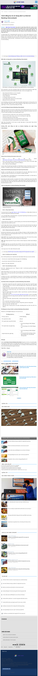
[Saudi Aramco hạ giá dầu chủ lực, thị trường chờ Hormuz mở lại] (4, 524)
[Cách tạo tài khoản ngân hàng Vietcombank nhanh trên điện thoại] (9, 391)
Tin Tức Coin (13, 567)
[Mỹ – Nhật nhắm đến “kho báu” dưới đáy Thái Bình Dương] (4, 504)
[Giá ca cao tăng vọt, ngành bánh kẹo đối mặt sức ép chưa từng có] (4, 511)
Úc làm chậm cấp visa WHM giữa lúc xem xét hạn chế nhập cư (19, 450)
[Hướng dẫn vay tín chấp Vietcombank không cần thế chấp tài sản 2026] (9, 370)
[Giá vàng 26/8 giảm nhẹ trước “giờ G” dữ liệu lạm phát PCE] (4, 455)
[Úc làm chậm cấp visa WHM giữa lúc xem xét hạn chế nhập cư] (4, 451)
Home (2, 11)
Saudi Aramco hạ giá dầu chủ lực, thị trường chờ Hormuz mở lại (19, 521)
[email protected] (7, 673)
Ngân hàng (5, 11)
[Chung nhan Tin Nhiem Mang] (17, 647)
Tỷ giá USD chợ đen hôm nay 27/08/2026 (12, 465)
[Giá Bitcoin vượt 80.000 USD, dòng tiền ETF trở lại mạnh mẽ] (4, 538)
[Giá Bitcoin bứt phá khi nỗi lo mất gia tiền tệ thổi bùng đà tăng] (4, 570)
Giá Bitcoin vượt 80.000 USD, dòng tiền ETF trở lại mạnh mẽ (18, 537)
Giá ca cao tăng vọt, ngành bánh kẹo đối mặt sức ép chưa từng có (19, 508)
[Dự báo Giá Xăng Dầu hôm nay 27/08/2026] (19, 489)
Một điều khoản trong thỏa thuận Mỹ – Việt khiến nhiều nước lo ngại (16, 469)
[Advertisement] (19, 48)
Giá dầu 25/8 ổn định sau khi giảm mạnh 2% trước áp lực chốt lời (14, 602)
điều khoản (30, 663)
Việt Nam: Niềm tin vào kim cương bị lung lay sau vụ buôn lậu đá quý (15, 579)
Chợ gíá (2, 27)
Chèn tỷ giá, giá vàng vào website (9, 634)
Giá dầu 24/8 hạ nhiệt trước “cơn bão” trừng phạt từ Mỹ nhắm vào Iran (15, 598)
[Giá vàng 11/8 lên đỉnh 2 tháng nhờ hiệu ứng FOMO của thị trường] (4, 517)
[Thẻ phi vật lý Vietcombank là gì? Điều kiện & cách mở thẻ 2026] (9, 381)
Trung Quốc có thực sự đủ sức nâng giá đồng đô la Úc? (17, 459)
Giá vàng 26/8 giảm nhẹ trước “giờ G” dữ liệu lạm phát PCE (18, 454)
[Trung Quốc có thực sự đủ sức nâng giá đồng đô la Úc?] (4, 460)
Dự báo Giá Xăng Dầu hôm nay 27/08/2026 (10, 498)
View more (19, 398)
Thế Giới (13, 559)
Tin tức (16, 559)
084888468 (5, 672)
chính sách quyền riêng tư (24, 663)
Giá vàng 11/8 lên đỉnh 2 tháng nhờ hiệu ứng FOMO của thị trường (19, 515)
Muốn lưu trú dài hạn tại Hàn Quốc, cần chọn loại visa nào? (18, 445)
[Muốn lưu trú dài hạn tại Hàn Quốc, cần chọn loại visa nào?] (4, 447)
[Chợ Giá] (19, 2)
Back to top (5, 651)
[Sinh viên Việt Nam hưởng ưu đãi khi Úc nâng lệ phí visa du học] (4, 442)
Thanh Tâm (9, 351)
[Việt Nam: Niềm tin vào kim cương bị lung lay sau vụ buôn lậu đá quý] (19, 417)
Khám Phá (9, 559)
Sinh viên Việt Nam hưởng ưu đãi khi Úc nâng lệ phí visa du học (19, 441)
